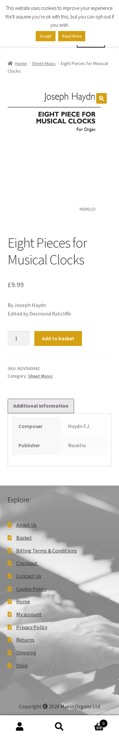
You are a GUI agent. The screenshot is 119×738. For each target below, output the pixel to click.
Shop (22, 665)
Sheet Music (44, 63)
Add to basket (58, 338)
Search (59, 727)
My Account (20, 727)
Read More (71, 36)
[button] (101, 98)
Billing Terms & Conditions (46, 550)
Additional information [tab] (40, 405)
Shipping (26, 652)
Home (21, 63)
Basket (24, 537)
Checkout (27, 563)
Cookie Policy (31, 589)
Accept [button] (46, 36)
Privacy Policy (31, 627)
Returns (25, 639)
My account (29, 614)
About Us (26, 524)
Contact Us (28, 576)
